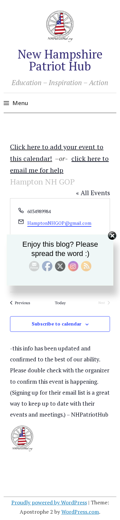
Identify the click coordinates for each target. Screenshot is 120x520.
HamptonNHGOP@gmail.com (59, 223)
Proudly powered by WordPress (49, 502)
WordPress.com (80, 511)
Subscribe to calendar (56, 324)
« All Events (93, 193)
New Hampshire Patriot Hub (60, 60)
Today (60, 302)
